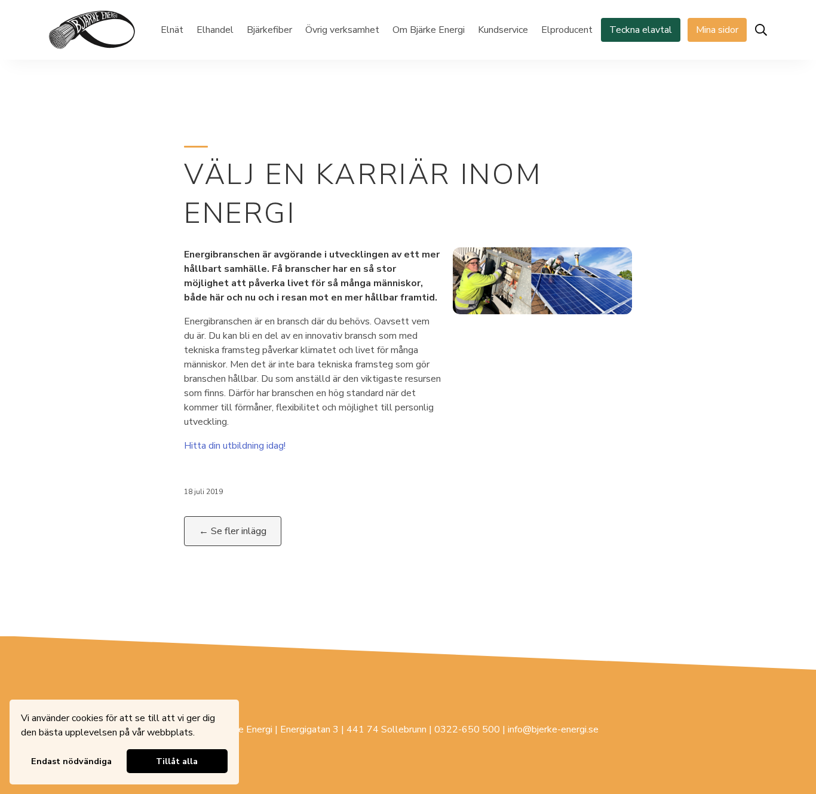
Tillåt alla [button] (177, 761)
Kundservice (503, 29)
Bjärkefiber (269, 29)
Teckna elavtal (640, 29)
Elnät (172, 29)
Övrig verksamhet (342, 29)
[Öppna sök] (761, 30)
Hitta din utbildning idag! (235, 445)
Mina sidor (717, 29)
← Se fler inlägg (232, 531)
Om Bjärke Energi (428, 29)
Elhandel (215, 29)
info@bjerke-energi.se (553, 729)
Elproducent (567, 29)
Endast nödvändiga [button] (71, 761)
